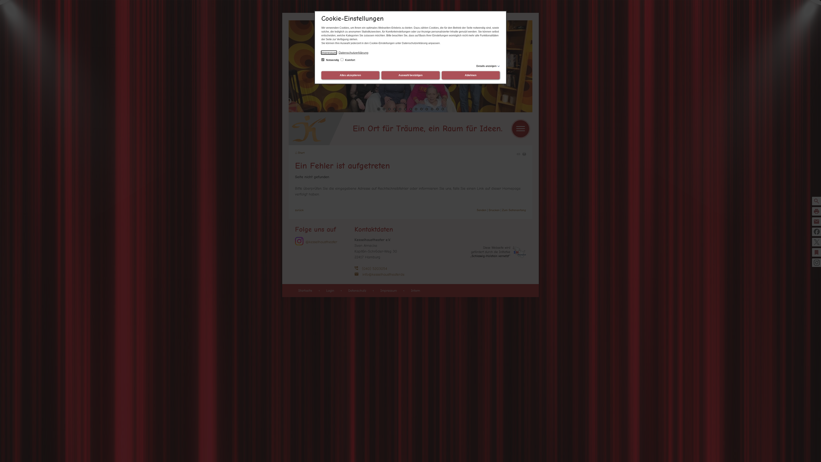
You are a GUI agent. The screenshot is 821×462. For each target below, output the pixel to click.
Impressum (329, 52)
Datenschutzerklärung (353, 52)
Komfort (349, 60)
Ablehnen (470, 75)
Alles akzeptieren (350, 75)
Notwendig (332, 60)
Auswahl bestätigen (410, 75)
